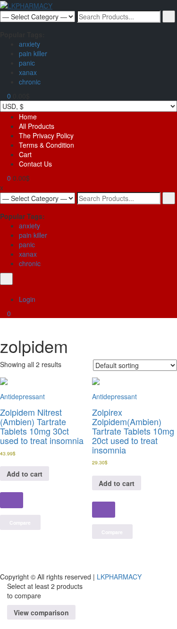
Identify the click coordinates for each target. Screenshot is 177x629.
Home (28, 116)
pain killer (33, 53)
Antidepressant (22, 396)
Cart (25, 154)
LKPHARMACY (119, 576)
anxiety (29, 44)
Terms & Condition (46, 145)
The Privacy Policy (46, 135)
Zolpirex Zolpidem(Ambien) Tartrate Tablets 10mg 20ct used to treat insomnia (133, 430)
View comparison (41, 612)
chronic (30, 81)
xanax (28, 72)
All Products (36, 126)
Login (27, 299)
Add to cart (24, 473)
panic (27, 62)
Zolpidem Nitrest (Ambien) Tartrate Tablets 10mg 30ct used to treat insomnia (42, 426)
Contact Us (35, 163)
